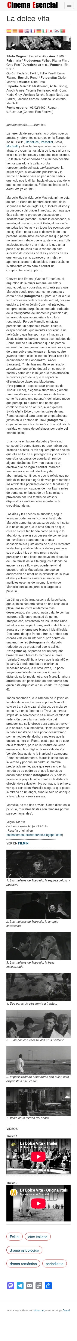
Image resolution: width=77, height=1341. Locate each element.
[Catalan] (15, 32)
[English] (27, 32)
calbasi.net (38, 1310)
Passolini (47, 142)
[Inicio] (32, 5)
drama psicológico (24, 1250)
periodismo (54, 1263)
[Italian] (44, 32)
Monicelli (12, 146)
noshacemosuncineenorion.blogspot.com (34, 834)
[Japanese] (50, 32)
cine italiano (37, 1236)
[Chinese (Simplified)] (21, 32)
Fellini (14, 1236)
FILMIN (23, 843)
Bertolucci (32, 142)
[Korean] (56, 32)
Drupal (66, 1310)
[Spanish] (9, 32)
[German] (38, 32)
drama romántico (23, 1263)
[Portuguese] (62, 32)
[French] (33, 32)
